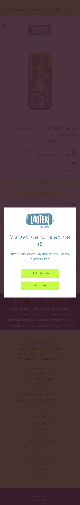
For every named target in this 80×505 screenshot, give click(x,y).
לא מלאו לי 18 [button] (40, 273)
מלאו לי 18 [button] (40, 285)
